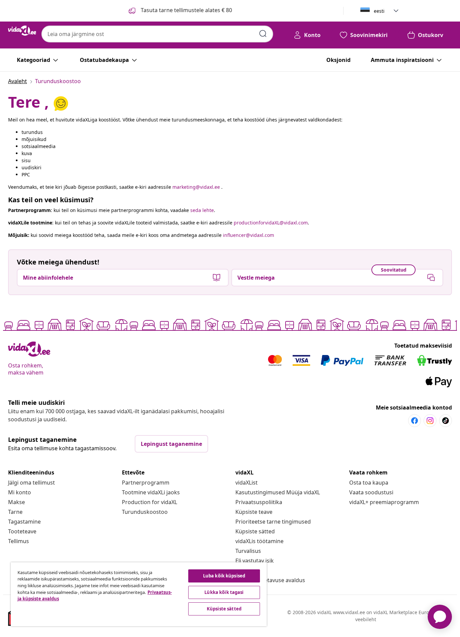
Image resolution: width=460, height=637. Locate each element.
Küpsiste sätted (255, 531)
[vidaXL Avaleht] (22, 31)
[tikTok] (445, 420)
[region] (139, 594)
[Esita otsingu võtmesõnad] (263, 33)
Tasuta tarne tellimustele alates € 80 (185, 10)
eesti (379, 11)
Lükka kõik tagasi (223, 592)
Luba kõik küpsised (224, 576)
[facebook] (414, 420)
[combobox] (157, 34)
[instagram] (430, 420)
